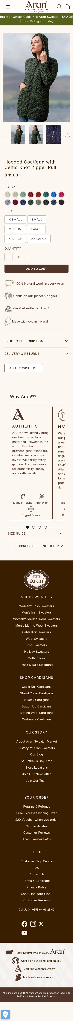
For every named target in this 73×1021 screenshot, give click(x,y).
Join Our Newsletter (36, 774)
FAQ (36, 868)
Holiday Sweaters (36, 651)
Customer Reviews (36, 832)
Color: (10, 187)
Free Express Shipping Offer (33, 546)
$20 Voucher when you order (36, 819)
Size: (8, 211)
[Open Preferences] (5, 1014)
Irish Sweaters (36, 645)
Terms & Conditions (36, 881)
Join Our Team (36, 780)
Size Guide (17, 533)
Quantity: (13, 248)
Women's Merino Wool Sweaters (36, 619)
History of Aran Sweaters (36, 748)
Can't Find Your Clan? (36, 894)
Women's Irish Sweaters (36, 606)
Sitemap (51, 996)
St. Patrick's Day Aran (36, 761)
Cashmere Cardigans (36, 719)
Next (67, 134)
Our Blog (36, 754)
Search (59, 7)
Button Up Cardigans (36, 706)
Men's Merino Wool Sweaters (36, 625)
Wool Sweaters (36, 639)
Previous (5, 134)
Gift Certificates (36, 826)
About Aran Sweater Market (36, 741)
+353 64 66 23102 (43, 909)
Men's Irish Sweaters (37, 612)
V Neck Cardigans (36, 700)
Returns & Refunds (36, 806)
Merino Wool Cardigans (36, 713)
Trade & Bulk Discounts (36, 665)
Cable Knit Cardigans (36, 687)
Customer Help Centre (37, 861)
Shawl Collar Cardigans (36, 693)
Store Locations (36, 767)
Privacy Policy (36, 887)
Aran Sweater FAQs (36, 839)
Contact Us (37, 874)
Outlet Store (36, 658)
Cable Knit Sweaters (36, 632)
